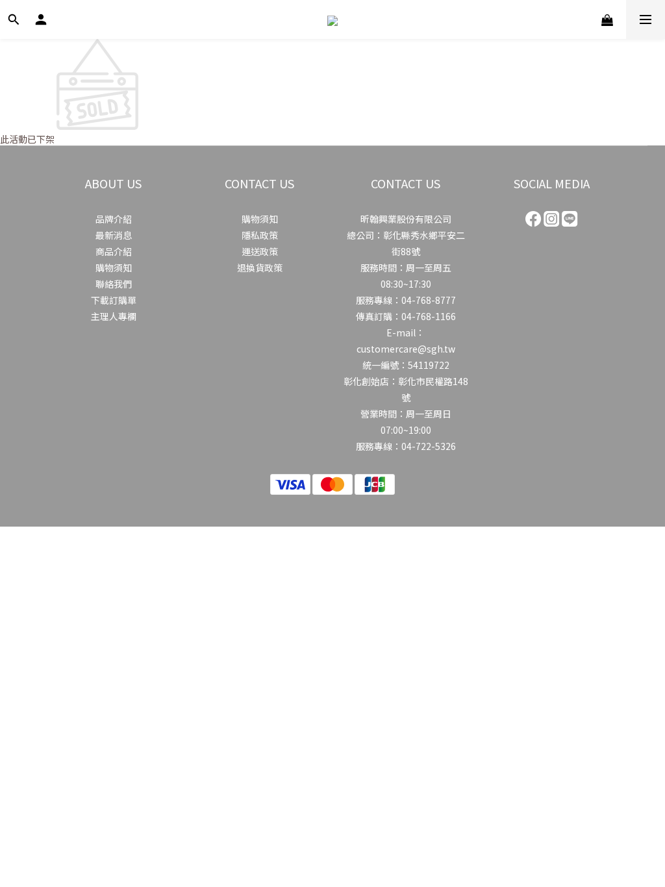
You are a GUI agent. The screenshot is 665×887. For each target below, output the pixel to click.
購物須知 (113, 267)
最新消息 (113, 235)
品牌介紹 (113, 218)
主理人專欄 (113, 316)
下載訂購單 (113, 300)
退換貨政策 (259, 267)
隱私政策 (260, 235)
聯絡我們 (113, 283)
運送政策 (260, 251)
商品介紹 (113, 251)
